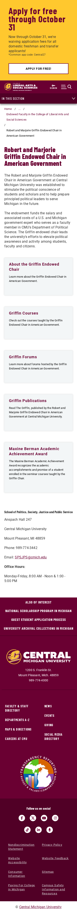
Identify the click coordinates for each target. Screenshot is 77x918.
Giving (48, 725)
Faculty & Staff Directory (16, 708)
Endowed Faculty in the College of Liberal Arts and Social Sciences (37, 117)
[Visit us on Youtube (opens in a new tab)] (44, 818)
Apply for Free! (38, 68)
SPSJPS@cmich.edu (31, 557)
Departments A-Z (17, 720)
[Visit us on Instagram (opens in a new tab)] (55, 818)
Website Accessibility (17, 860)
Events (49, 715)
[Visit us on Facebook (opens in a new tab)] (22, 818)
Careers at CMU (16, 739)
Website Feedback (55, 858)
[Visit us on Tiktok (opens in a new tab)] (27, 830)
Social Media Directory (53, 737)
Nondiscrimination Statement (21, 846)
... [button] (19, 108)
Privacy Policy (52, 844)
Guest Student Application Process (38, 619)
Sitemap (48, 871)
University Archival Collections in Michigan (38, 628)
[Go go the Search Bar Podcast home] (49, 830)
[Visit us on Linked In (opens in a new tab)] (38, 830)
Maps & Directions (18, 729)
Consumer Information (16, 873)
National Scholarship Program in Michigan (38, 611)
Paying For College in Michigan (21, 887)
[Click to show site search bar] (66, 86)
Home (8, 108)
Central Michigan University (40, 907)
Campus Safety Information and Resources (53, 889)
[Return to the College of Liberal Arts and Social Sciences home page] (20, 86)
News (48, 706)
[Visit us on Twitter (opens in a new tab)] (33, 818)
